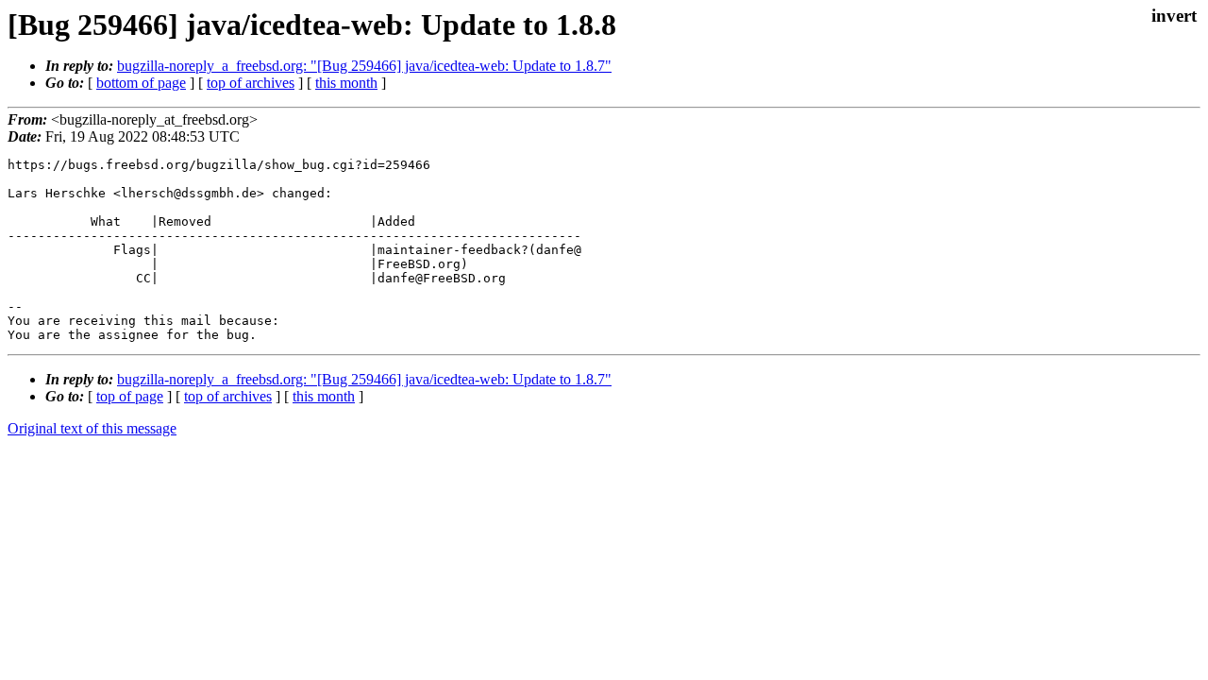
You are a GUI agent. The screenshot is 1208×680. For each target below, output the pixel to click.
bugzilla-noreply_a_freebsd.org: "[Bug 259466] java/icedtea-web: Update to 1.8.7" (364, 66)
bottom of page (141, 83)
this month (346, 83)
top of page (129, 396)
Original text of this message (92, 428)
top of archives (250, 83)
